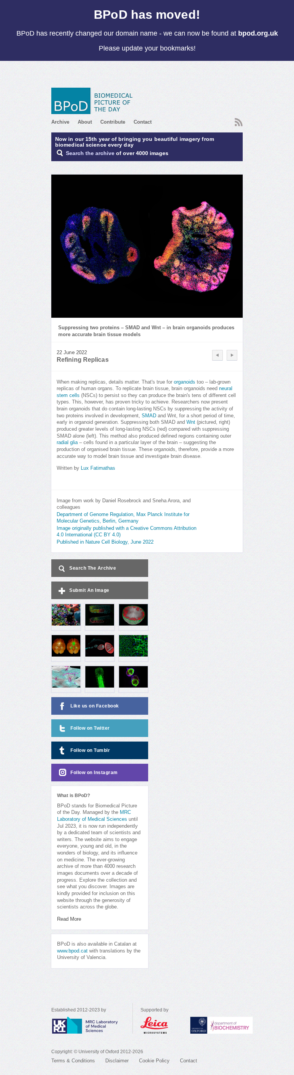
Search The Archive (92, 568)
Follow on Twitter (90, 728)
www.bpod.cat (72, 951)
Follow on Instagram (94, 772)
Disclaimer (117, 1061)
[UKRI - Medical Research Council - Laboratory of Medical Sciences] (91, 1025)
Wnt (190, 422)
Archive (60, 122)
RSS (238, 120)
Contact (143, 122)
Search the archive (90, 153)
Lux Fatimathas (98, 468)
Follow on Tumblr (90, 750)
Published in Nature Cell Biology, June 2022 (105, 542)
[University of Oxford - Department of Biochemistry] (235, 1025)
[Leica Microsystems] (161, 1025)
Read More (69, 919)
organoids (184, 382)
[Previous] (217, 355)
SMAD (149, 415)
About (85, 122)
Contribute (112, 122)
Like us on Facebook (94, 706)
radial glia (67, 442)
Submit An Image (89, 590)
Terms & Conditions (73, 1061)
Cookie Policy (154, 1061)
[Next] (232, 355)
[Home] (94, 101)
